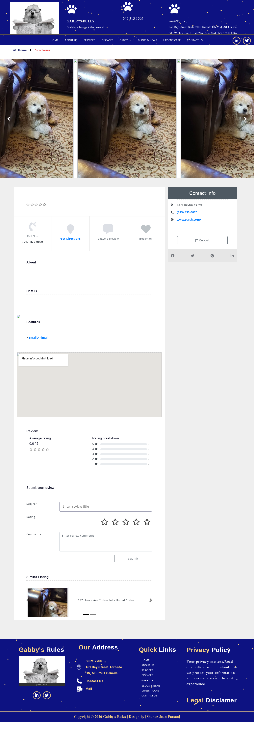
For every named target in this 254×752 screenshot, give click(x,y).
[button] (125, 40)
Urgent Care (172, 40)
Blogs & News (147, 40)
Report (204, 240)
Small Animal (38, 337)
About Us (71, 40)
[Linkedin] (237, 41)
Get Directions (70, 238)
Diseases (107, 40)
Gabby (123, 40)
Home (54, 40)
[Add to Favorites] (146, 231)
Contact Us (195, 40)
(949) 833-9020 (187, 212)
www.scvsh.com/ (189, 219)
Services (89, 40)
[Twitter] (247, 41)
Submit (133, 558)
